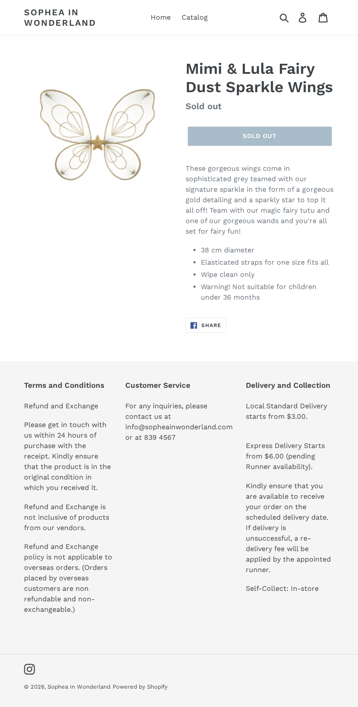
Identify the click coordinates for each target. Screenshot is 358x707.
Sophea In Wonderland (60, 17)
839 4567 (160, 437)
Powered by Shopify (140, 686)
